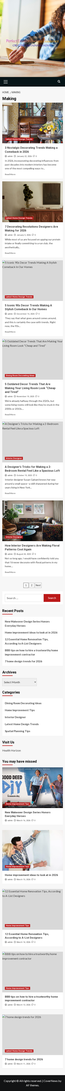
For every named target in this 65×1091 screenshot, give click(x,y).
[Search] (59, 81)
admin (10, 156)
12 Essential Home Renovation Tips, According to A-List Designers (26, 641)
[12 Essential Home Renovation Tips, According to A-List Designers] (32, 909)
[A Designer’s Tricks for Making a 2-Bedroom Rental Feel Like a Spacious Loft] (32, 442)
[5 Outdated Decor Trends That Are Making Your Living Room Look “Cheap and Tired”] (32, 359)
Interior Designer (14, 458)
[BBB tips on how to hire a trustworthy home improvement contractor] (32, 972)
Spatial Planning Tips (17, 731)
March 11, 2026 (23, 1064)
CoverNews (51, 1080)
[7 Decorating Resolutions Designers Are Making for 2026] (32, 201)
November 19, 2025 (25, 396)
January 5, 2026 (24, 235)
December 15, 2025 (25, 314)
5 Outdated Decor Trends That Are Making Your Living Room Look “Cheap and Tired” (30, 388)
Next (38, 585)
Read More (10, 174)
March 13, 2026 (23, 1005)
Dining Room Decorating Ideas (20, 375)
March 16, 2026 (23, 820)
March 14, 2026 (23, 942)
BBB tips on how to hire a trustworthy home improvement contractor (31, 652)
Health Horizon (11, 750)
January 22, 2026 (24, 156)
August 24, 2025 (24, 554)
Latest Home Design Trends (19, 139)
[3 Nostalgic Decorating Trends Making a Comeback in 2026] (32, 123)
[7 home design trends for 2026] (32, 1034)
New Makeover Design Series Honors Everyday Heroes (27, 623)
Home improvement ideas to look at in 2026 (31, 632)
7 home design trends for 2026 (23, 661)
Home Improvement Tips (20, 710)
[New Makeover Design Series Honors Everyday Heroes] (32, 787)
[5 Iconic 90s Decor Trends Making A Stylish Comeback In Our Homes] (32, 280)
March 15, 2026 (23, 879)
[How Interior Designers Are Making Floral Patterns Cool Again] (32, 520)
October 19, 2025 (24, 475)
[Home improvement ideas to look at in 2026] (32, 850)
